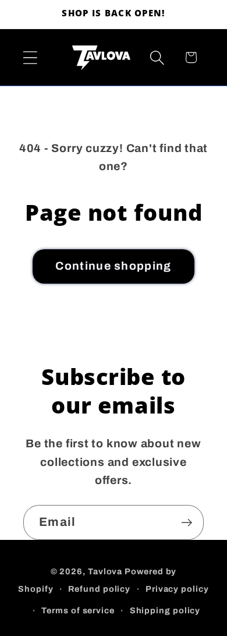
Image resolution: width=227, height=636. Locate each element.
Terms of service (78, 610)
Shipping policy (165, 610)
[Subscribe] (186, 522)
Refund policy (99, 588)
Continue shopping (113, 266)
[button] (30, 57)
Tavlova (105, 571)
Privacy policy (177, 588)
